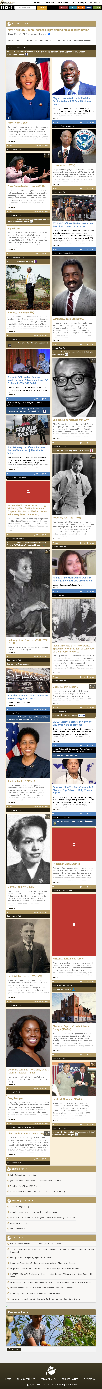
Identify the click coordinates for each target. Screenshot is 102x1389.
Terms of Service (26, 1379)
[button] (12, 1386)
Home (39, 2)
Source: (14, 149)
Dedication (90, 1379)
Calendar (63, 7)
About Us (96, 2)
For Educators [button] (66, 2)
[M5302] (51, 1306)
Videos (81, 7)
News (88, 7)
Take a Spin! (15, 1349)
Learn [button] (50, 2)
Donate (97, 7)
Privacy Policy (48, 1379)
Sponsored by (28, 220)
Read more (11, 141)
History (73, 7)
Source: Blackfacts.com (16, 47)
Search (43, 7)
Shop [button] (82, 2)
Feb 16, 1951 (16, 34)
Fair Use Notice (70, 1379)
